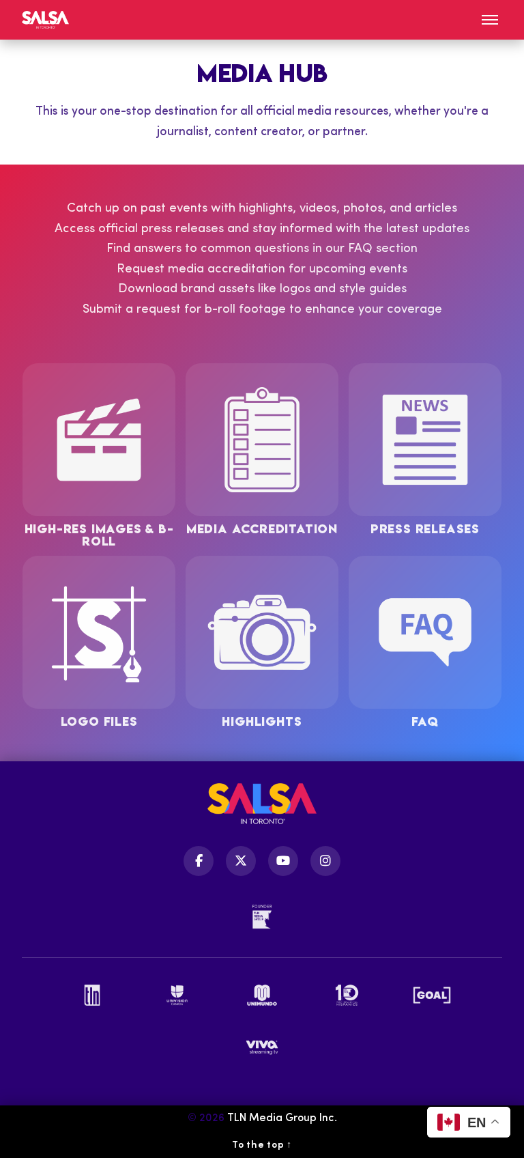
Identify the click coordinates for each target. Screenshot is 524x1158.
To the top (261, 1145)
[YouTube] (283, 861)
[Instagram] (325, 861)
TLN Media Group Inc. (282, 1118)
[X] (241, 861)
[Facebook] (199, 861)
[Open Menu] (490, 19)
